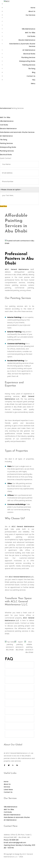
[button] (19, 665)
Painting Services (6, 143)
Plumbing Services (7, 151)
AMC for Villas (5, 117)
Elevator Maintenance (8, 128)
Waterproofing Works (8, 147)
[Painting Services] (19, 243)
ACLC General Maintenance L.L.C (19, 269)
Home (2, 108)
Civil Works (4, 125)
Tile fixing (3, 140)
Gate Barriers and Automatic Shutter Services (17, 132)
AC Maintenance (6, 136)
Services (8, 108)
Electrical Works (6, 154)
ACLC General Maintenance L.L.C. (21, 577)
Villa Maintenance (6, 121)
